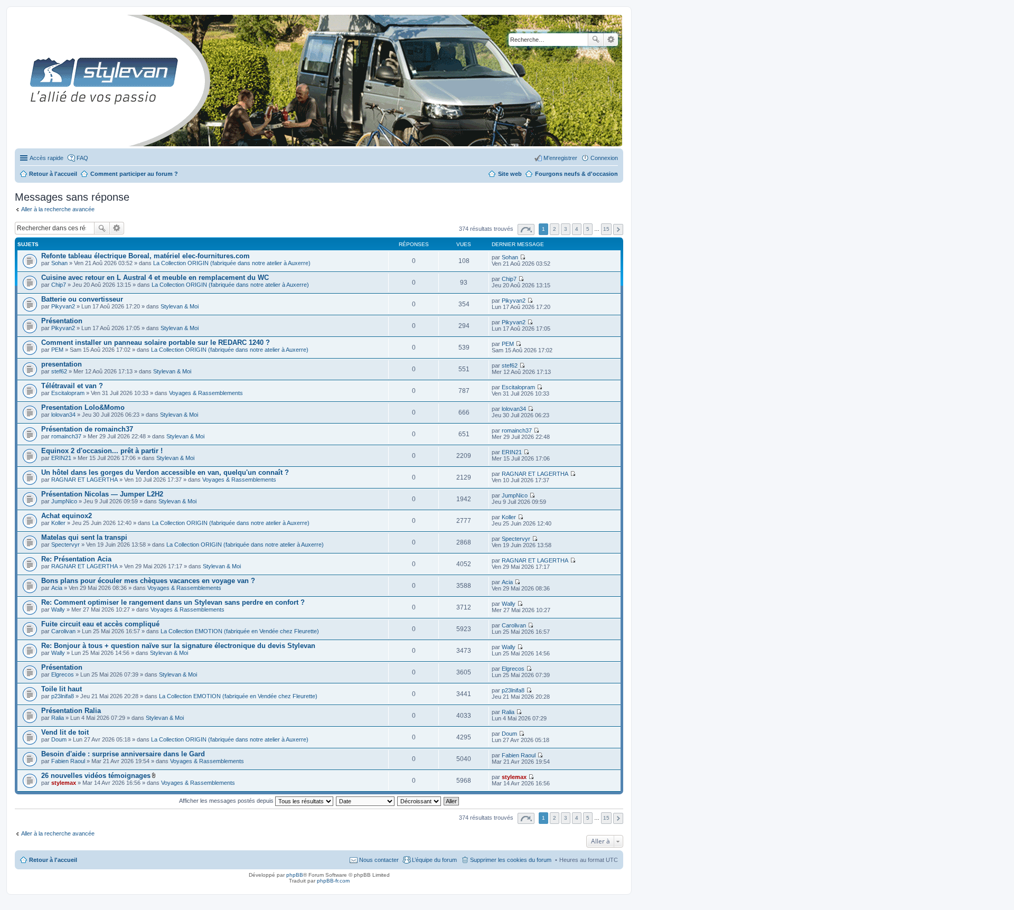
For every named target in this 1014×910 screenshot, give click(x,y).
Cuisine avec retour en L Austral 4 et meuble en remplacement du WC (155, 278)
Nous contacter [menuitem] (379, 860)
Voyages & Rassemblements (206, 393)
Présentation (61, 321)
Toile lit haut (61, 689)
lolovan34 (63, 414)
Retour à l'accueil (53, 860)
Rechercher (596, 39)
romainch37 (66, 436)
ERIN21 (61, 458)
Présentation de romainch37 (87, 429)
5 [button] (587, 229)
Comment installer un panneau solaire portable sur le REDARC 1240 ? (155, 342)
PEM (57, 349)
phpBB (294, 875)
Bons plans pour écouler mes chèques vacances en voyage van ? (148, 581)
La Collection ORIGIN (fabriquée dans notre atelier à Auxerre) (232, 263)
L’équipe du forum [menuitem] (434, 860)
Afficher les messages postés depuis (227, 801)
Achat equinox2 (66, 516)
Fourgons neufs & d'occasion (576, 174)
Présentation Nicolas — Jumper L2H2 (102, 494)
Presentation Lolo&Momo (83, 407)
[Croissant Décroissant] (419, 801)
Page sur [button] (526, 229)
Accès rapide (46, 158)
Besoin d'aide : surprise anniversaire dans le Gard (123, 754)
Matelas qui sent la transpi (84, 537)
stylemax (63, 783)
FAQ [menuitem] (82, 158)
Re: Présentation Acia (76, 559)
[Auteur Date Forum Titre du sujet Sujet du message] (366, 801)
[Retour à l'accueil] (23, 80)
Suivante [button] (618, 229)
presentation (61, 364)
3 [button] (565, 229)
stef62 (59, 371)
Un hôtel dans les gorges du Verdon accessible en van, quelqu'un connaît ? (165, 472)
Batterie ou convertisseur (82, 299)
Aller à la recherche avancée (58, 209)
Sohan (59, 263)
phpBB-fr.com (333, 881)
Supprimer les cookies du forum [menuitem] (510, 860)
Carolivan (63, 631)
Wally (58, 609)
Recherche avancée (611, 39)
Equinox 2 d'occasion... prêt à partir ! (102, 451)
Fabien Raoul (68, 761)
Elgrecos (62, 674)
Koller (58, 523)
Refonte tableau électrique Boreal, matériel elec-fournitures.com (145, 256)
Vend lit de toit (65, 732)
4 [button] (576, 229)
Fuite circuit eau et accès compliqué (100, 624)
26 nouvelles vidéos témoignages (96, 776)
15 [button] (606, 229)
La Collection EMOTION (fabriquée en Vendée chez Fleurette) (240, 631)
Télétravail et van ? (72, 386)
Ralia (57, 718)
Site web (510, 174)
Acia (56, 588)
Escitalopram (67, 393)
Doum (59, 739)
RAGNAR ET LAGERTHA (84, 479)
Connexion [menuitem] (604, 158)
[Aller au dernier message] (522, 257)
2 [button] (554, 229)
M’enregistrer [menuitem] (560, 158)
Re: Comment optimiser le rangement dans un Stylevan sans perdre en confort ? (173, 602)
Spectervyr (65, 544)
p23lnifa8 (62, 696)
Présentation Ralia (71, 711)
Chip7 (58, 285)
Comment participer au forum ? (134, 174)
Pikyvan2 (63, 306)
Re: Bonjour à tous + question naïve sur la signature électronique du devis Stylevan (178, 646)
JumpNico (64, 501)
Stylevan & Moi (180, 306)
